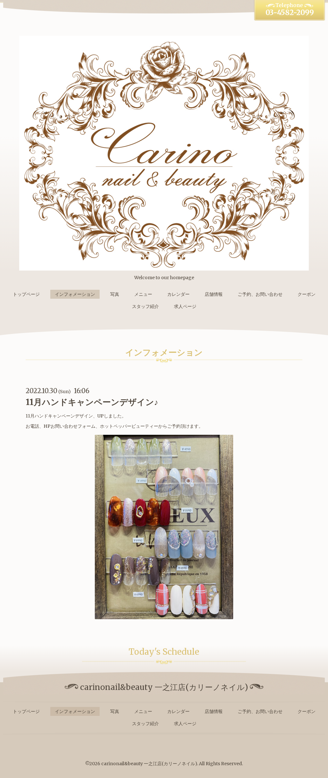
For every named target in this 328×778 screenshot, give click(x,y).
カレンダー (178, 294)
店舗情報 (214, 294)
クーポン (307, 294)
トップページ (26, 294)
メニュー (143, 294)
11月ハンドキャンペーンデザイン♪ (92, 402)
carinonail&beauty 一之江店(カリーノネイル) (149, 763)
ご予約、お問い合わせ (260, 294)
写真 (114, 294)
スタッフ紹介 (145, 306)
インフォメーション (75, 294)
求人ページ (185, 306)
